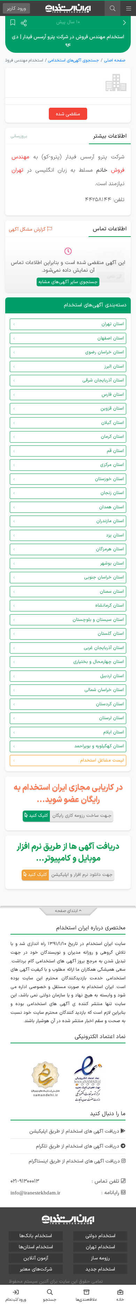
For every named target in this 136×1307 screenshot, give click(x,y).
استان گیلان (112, 422)
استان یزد (115, 535)
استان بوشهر (112, 563)
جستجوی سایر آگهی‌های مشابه (68, 282)
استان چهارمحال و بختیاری (98, 661)
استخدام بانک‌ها (36, 1236)
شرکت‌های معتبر (36, 1269)
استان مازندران (110, 521)
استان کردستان (110, 704)
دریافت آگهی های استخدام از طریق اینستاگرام (75, 1161)
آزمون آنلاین (35, 1258)
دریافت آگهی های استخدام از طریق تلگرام (78, 1146)
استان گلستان (111, 633)
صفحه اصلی (114, 60)
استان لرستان (111, 718)
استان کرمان (112, 436)
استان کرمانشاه (109, 605)
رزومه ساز (100, 1258)
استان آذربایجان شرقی (103, 380)
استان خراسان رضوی (104, 352)
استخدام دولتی (100, 1236)
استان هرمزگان (110, 549)
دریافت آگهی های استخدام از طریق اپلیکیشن (75, 1131)
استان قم (115, 450)
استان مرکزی (112, 464)
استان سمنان (112, 591)
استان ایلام (113, 732)
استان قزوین (112, 408)
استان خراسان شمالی (104, 690)
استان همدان (111, 507)
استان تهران (112, 324)
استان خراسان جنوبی (104, 577)
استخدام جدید (100, 1269)
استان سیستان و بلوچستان (98, 619)
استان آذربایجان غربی (104, 647)
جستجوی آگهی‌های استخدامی (73, 60)
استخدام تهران (100, 1247)
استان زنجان (112, 493)
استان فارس (112, 394)
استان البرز (114, 366)
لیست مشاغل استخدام (102, 760)
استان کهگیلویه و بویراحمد (99, 746)
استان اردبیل (112, 676)
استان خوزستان (109, 479)
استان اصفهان (110, 338)
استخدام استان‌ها (36, 1247)
